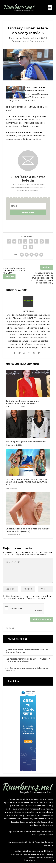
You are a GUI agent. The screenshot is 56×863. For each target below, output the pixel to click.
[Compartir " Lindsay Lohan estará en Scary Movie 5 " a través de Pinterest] (30, 241)
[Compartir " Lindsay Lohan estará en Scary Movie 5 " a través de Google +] (20, 241)
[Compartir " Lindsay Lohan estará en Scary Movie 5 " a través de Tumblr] (25, 241)
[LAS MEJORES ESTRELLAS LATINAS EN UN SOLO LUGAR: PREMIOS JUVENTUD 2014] (28, 462)
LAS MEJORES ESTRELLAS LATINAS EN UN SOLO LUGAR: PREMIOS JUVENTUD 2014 (26, 482)
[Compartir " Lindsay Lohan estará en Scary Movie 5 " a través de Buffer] (41, 241)
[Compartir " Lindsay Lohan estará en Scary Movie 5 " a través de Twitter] (14, 241)
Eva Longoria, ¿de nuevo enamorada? (26, 441)
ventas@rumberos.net (42, 835)
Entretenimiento (20, 41)
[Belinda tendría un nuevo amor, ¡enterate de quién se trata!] (28, 383)
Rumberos (28, 38)
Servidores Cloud (37, 851)
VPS (25, 851)
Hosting (17, 851)
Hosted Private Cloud (34, 854)
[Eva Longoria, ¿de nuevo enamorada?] (28, 424)
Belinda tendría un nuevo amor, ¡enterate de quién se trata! (23, 402)
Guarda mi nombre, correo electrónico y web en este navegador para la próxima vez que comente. (27, 597)
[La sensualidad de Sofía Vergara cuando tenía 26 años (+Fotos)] (28, 508)
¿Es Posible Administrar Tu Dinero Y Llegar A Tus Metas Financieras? (28, 660)
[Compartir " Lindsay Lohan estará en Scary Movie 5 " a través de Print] (30, 247)
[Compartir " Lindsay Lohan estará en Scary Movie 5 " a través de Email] (25, 247)
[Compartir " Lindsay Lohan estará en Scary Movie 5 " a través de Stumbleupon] (47, 241)
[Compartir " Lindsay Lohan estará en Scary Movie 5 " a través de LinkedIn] (36, 241)
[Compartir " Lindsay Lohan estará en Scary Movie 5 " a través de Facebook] (9, 241)
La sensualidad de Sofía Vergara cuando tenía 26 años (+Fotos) (28, 530)
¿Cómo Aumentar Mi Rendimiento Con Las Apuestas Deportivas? (27, 650)
